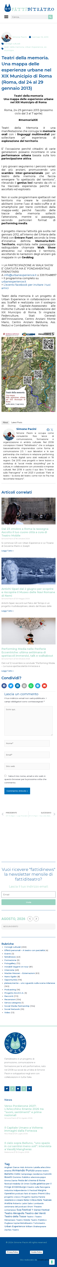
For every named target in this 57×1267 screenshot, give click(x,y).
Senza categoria (12, 1002)
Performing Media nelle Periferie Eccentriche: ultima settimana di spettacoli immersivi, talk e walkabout (27, 652)
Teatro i (30, 1216)
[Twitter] (52, 429)
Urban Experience (34, 47)
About (5, 422)
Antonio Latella (32, 1167)
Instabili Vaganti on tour (16, 967)
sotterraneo (10, 1210)
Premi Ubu (44, 1193)
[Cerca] (50, 17)
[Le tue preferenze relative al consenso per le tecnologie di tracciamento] (52, 1262)
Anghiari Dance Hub (14, 1167)
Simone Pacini (26, 429)
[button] (6, 16)
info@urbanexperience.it (20, 275)
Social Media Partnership (17, 1006)
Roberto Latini (20, 1203)
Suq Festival (24, 1209)
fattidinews (10, 957)
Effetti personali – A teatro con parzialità (24, 950)
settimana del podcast (15, 1206)
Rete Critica (30, 1200)
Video (7, 1012)
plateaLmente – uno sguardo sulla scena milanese (29, 983)
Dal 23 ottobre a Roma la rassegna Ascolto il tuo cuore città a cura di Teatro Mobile (24, 532)
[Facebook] (48, 429)
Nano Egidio (10, 976)
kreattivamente (45, 1260)
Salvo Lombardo (36, 1203)
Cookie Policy (36, 1252)
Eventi (7, 953)
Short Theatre (34, 1206)
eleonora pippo (38, 1177)
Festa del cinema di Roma (31, 1180)
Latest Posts (16, 422)
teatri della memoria (14, 47)
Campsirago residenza (32, 1174)
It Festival (32, 1190)
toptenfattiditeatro (23, 1223)
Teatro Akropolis (14, 1213)
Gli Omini (25, 1183)
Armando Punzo (23, 1170)
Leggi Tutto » (7, 551)
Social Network (12, 1009)
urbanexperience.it (13, 281)
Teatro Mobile (23, 1220)
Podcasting (10, 989)
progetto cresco (12, 1197)
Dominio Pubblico (21, 1177)
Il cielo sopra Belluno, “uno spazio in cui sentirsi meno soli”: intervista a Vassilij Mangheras (27, 1146)
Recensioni (10, 999)
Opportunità (10, 980)
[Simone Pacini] (9, 434)
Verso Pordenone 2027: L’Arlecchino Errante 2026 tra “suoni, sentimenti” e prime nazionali (24, 1110)
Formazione (10, 960)
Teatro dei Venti (35, 1213)
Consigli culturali (12, 43)
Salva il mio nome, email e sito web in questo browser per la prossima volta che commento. (25, 779)
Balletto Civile (12, 1173)
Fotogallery (10, 963)
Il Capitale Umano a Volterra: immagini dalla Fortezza (23, 1129)
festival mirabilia (12, 1183)
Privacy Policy (12, 1252)
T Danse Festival (40, 1210)
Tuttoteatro (39, 1223)
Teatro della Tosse (15, 1216)
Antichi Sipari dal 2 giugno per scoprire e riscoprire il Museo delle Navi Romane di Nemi (28, 592)
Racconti (8, 996)
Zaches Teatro (11, 1230)
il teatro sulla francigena (38, 1187)
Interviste (9, 970)
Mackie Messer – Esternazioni (19, 973)
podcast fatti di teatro (26, 1193)
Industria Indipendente (15, 1190)
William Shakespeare (36, 1226)
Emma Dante (10, 1180)
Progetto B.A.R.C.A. (14, 993)
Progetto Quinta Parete (33, 1197)
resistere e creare (13, 1200)
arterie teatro (42, 1170)
